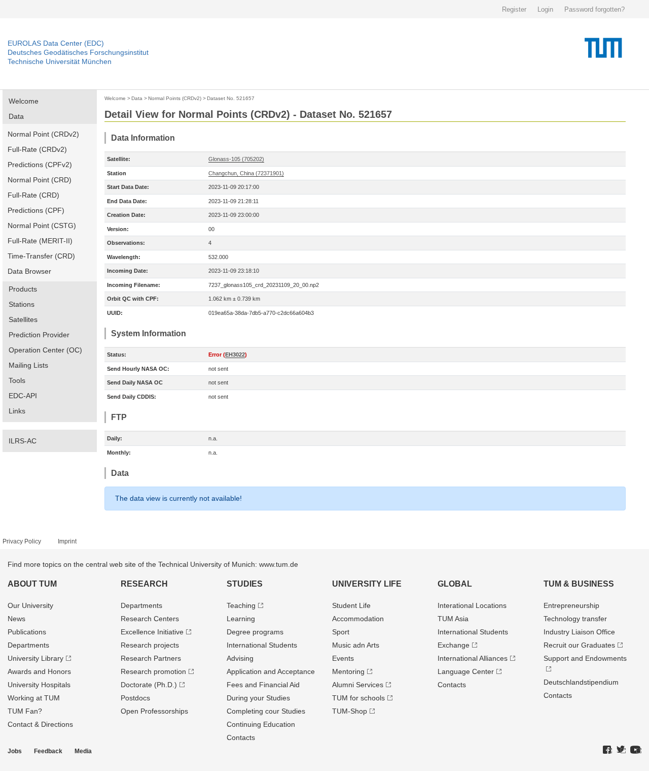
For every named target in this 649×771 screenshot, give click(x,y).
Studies (245, 584)
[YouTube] (635, 750)
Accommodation (358, 619)
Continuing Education (261, 724)
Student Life (351, 605)
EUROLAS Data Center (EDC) (56, 43)
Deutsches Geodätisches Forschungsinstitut (78, 52)
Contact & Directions (40, 724)
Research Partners (151, 658)
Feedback (48, 751)
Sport (340, 632)
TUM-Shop (349, 711)
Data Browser (29, 271)
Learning (241, 619)
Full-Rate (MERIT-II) (40, 241)
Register (514, 9)
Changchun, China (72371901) (246, 173)
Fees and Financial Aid (263, 685)
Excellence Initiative (152, 632)
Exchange (454, 645)
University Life (367, 584)
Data (16, 116)
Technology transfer (575, 619)
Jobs (15, 751)
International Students (262, 645)
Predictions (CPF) (36, 210)
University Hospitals (39, 685)
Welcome (24, 101)
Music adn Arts (355, 645)
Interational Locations (472, 605)
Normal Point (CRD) (39, 180)
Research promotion (153, 671)
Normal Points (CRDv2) (174, 98)
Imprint (67, 541)
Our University (30, 605)
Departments (28, 645)
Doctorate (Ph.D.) (149, 685)
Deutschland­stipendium (581, 682)
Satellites (23, 319)
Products (23, 289)
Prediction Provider (39, 335)
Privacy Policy (22, 541)
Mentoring (348, 671)
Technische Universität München (60, 61)
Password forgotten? (594, 9)
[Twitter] (621, 750)
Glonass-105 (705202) (236, 159)
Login (545, 9)
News (16, 619)
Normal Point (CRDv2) (43, 134)
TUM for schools (358, 698)
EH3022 (235, 354)
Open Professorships (154, 711)
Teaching (241, 605)
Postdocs (135, 698)
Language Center (466, 671)
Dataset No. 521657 (231, 98)
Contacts (241, 737)
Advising (240, 658)
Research (144, 584)
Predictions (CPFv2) (40, 164)
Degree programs (255, 632)
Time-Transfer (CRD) (41, 256)
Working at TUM (34, 698)
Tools (17, 380)
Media (83, 751)
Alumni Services (357, 685)
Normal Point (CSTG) (42, 225)
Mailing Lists (28, 365)
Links (17, 411)
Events (343, 658)
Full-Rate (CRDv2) (37, 149)
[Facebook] (607, 750)
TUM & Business (579, 584)
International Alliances (473, 658)
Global (455, 584)
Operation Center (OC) (45, 350)
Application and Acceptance (271, 671)
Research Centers (150, 619)
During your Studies (258, 698)
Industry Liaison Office (579, 632)
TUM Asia (453, 619)
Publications (27, 632)
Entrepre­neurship (571, 605)
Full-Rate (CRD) (33, 195)
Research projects (150, 645)
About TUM (32, 584)
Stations (21, 304)
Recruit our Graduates (579, 645)
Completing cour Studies (266, 711)
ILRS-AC (23, 441)
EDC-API (23, 396)
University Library (35, 658)
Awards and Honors (39, 671)
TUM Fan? (25, 711)
